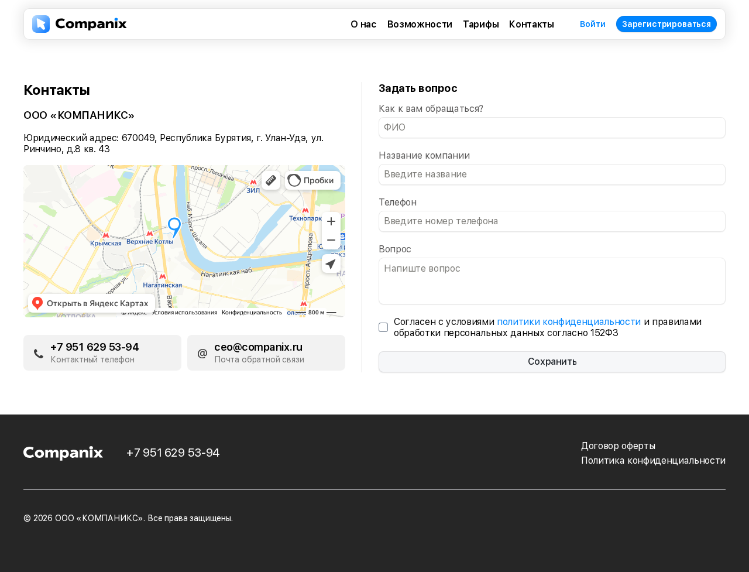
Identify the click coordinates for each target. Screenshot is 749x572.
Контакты (531, 24)
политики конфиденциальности (569, 321)
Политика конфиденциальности (653, 460)
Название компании (424, 155)
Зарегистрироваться (666, 24)
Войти (593, 24)
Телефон (398, 202)
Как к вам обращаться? (431, 108)
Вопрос (395, 249)
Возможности (419, 24)
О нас (363, 24)
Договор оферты (618, 445)
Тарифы (481, 24)
